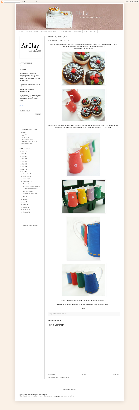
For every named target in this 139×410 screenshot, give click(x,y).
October (25, 179)
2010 (23, 169)
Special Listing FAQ (65, 31)
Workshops (92, 31)
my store (23, 133)
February (26, 209)
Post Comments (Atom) (62, 377)
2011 (23, 166)
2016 (23, 154)
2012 (23, 164)
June (24, 199)
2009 (23, 171)
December (26, 174)
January (25, 212)
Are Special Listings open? (48, 31)
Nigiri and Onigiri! (28, 191)
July (24, 197)
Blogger (73, 389)
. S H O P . (21, 31)
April (24, 204)
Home (84, 374)
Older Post (116, 374)
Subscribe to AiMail (32, 31)
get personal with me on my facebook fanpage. (29, 142)
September (26, 181)
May (24, 202)
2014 (23, 159)
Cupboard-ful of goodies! (30, 188)
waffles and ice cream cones (31, 186)
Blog (85, 31)
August (25, 184)
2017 (23, 151)
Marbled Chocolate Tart (59, 40)
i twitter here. (25, 137)
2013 (23, 161)
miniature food (56, 315)
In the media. (77, 31)
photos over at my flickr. (28, 139)
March (25, 207)
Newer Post (51, 374)
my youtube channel (27, 135)
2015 (23, 156)
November (26, 176)
